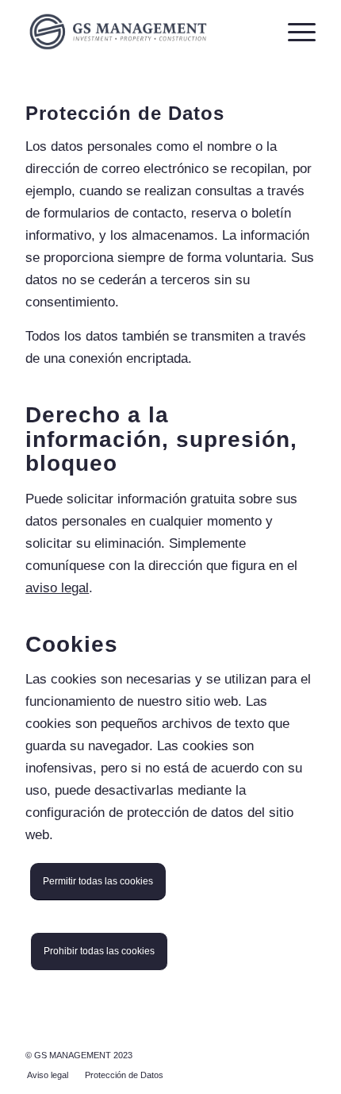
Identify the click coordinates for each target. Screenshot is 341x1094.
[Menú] (294, 32)
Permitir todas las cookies (98, 881)
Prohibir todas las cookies (99, 951)
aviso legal (57, 587)
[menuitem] (47, 1075)
